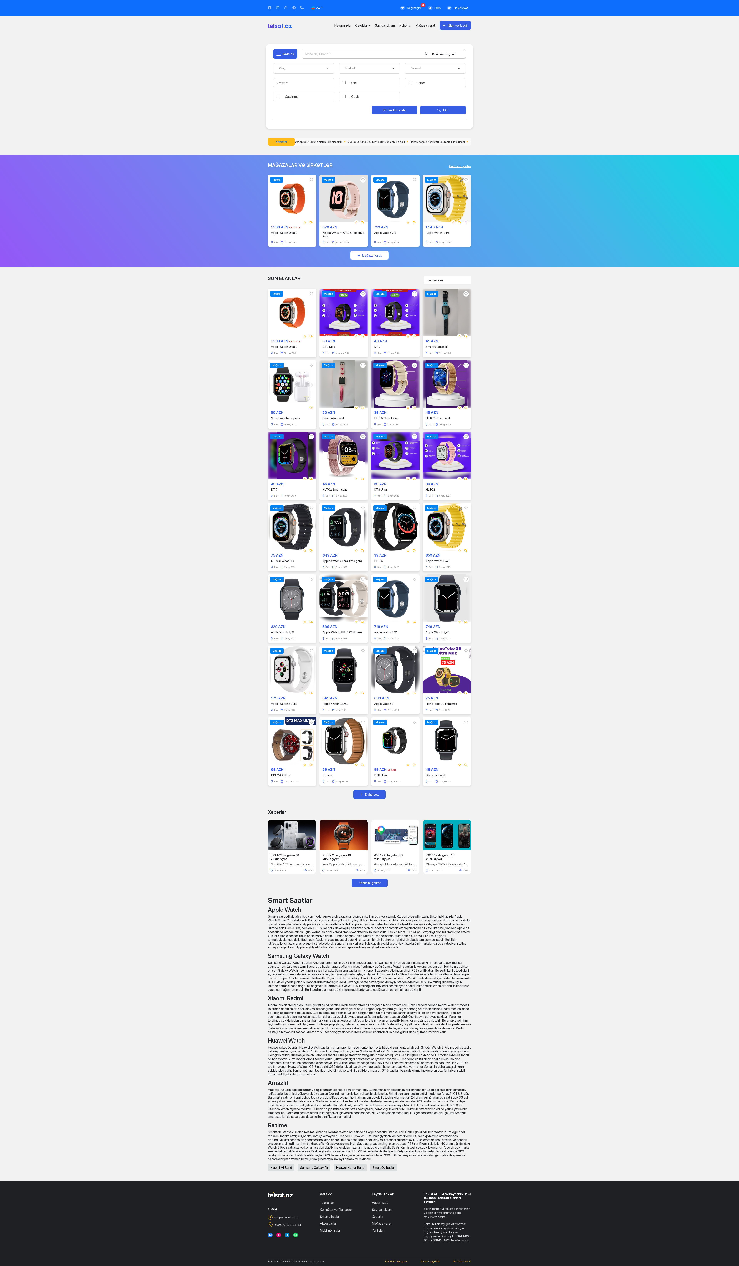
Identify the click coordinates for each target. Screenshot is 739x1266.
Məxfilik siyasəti (462, 1261)
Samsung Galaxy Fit (314, 1168)
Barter (420, 83)
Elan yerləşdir (458, 25)
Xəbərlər (405, 25)
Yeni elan (378, 1230)
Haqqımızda (342, 25)
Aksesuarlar (328, 1223)
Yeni (354, 83)
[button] (466, 845)
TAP (445, 110)
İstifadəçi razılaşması (396, 1261)
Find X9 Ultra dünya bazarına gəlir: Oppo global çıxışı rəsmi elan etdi (358, 141)
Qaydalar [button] (361, 25)
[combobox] (443, 54)
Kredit (355, 97)
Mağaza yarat (425, 25)
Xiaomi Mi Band (281, 1168)
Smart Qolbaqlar (383, 1168)
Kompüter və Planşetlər (336, 1210)
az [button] (318, 7)
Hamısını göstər (460, 166)
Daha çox (372, 794)
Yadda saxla (397, 110)
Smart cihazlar (330, 1216)
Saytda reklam (385, 25)
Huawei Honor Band (350, 1168)
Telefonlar (327, 1203)
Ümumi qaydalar (430, 1261)
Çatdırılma (291, 97)
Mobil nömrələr (330, 1230)
